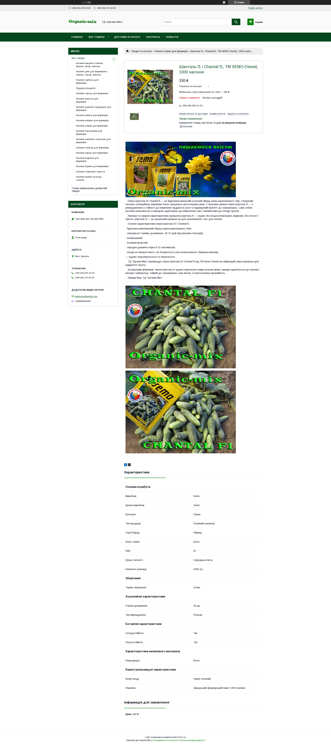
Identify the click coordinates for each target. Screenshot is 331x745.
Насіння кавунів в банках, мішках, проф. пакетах (89, 65)
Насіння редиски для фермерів (87, 159)
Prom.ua (182, 737)
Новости (172, 37)
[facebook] (125, 465)
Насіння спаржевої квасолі (90, 171)
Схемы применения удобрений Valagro (89, 189)
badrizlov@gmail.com (86, 296)
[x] (129, 465)
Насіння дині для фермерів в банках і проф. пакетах (91, 73)
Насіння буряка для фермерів (92, 166)
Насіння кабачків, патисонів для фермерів (93, 141)
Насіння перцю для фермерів (92, 153)
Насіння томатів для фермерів (92, 147)
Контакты (153, 37)
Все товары (96, 37)
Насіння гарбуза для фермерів (87, 81)
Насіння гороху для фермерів (92, 93)
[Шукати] (236, 22)
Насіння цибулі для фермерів (92, 115)
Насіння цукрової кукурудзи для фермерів (93, 108)
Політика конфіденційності (192, 740)
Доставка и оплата (127, 37)
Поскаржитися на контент (165, 740)
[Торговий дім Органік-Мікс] (83, 28)
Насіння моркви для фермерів (92, 120)
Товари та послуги (141, 51)
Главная (76, 37)
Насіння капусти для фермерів (87, 100)
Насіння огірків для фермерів (171, 51)
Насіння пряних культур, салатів (89, 178)
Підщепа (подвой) (86, 88)
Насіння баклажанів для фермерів (89, 132)
